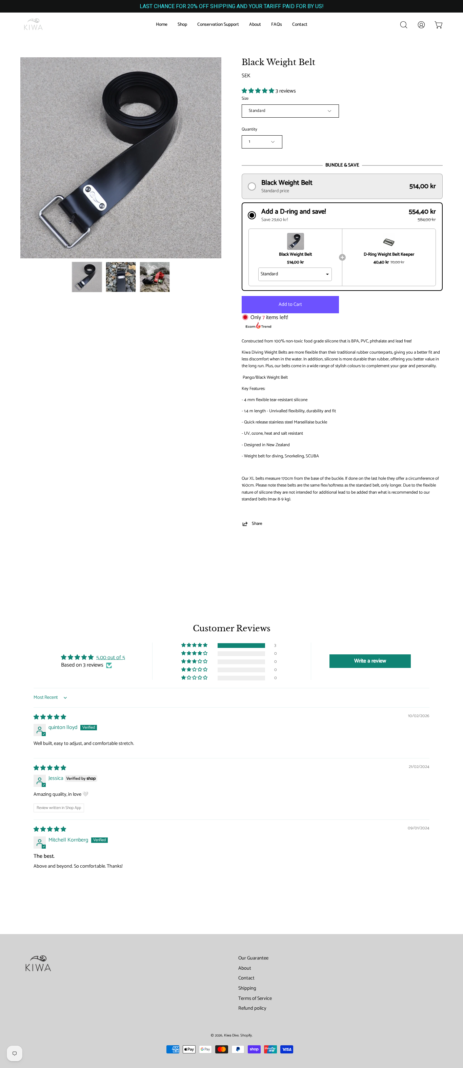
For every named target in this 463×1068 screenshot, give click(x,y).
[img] (50, 717)
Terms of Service (255, 998)
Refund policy (252, 1008)
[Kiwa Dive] (33, 25)
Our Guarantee (253, 958)
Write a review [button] (370, 661)
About (244, 968)
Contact (246, 978)
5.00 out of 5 (110, 657)
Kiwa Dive (231, 1035)
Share (257, 524)
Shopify (246, 1035)
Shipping (247, 988)
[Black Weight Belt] (87, 277)
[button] (404, 25)
